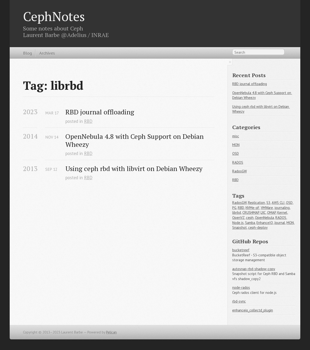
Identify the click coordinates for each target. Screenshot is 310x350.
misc (235, 136)
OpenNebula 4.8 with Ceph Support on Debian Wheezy (135, 140)
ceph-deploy (258, 227)
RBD (88, 121)
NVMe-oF (252, 207)
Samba (250, 222)
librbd (236, 212)
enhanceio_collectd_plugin (252, 310)
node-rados (241, 287)
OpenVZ (238, 217)
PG (234, 207)
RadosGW (239, 171)
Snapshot (239, 227)
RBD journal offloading (99, 112)
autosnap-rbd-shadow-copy (253, 269)
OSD (235, 153)
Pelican (111, 332)
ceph (250, 217)
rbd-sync (239, 301)
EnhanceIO (264, 222)
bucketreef (240, 250)
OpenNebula (264, 217)
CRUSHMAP (250, 212)
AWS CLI (278, 202)
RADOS (237, 162)
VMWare (267, 207)
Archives (47, 53)
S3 (268, 202)
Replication (256, 202)
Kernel (282, 212)
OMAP (271, 212)
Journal (279, 222)
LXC (263, 212)
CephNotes (54, 16)
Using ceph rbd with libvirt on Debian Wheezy (133, 168)
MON (236, 144)
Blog (27, 53)
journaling (282, 207)
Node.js (238, 222)
